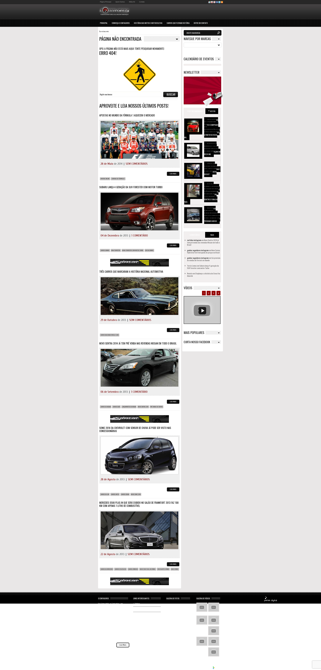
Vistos (211, 110)
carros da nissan (106, 407)
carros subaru (105, 250)
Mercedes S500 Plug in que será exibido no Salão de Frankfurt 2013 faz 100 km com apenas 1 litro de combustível (139, 504)
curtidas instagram (194, 240)
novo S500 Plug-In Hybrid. (147, 569)
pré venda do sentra (156, 407)
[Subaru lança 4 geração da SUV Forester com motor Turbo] (139, 232)
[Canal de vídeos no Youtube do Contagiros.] (212, 3)
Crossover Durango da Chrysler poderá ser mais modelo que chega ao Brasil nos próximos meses (212, 214)
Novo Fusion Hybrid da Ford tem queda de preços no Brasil (203, 251)
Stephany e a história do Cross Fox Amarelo (203, 274)
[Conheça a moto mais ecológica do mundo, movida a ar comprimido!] (213, 641)
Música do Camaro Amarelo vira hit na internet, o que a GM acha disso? (212, 169)
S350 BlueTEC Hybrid (163, 569)
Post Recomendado (194, 111)
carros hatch (115, 494)
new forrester (115, 250)
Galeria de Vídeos (203, 598)
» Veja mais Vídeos (213, 659)
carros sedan (125, 494)
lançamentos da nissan (129, 407)
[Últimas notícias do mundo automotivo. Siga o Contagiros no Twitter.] (219, 3)
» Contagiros (137, 614)
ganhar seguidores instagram (198, 250)
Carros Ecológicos (120, 569)
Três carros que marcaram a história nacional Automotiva (131, 271)
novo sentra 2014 (143, 407)
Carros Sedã (116, 407)
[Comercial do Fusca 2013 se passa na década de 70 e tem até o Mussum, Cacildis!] (201, 620)
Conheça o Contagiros (121, 23)
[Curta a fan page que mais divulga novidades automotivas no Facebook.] (217, 3)
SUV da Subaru (149, 250)
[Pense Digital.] (270, 601)
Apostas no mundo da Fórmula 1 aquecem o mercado (127, 115)
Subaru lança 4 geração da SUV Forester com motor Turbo (131, 187)
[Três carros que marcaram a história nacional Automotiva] (139, 317)
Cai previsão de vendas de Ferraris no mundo (203, 259)
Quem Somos (120, 2)
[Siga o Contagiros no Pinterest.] (214, 3)
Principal (103, 23)
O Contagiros (103, 598)
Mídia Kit (132, 2)
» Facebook (137, 609)
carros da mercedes (107, 569)
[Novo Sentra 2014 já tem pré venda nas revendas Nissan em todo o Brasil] (139, 389)
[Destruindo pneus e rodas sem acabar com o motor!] (201, 641)
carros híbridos (133, 569)
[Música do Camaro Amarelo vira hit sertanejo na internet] (213, 652)
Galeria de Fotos (172, 598)
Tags (212, 234)
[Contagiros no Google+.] (209, 3)
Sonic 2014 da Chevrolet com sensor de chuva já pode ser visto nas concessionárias (135, 429)
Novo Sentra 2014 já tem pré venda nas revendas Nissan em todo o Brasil (138, 343)
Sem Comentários (137, 163)
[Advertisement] (177, 11)
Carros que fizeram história (178, 23)
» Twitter (136, 604)
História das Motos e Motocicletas (148, 23)
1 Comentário (139, 235)
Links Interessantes (141, 598)
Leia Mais (173, 174)
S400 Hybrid (174, 569)
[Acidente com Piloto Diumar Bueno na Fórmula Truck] (213, 631)
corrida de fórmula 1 (118, 179)
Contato (142, 2)
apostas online (105, 179)
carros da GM (105, 494)
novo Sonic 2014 (136, 494)
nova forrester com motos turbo (132, 250)
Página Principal (105, 2)
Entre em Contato (201, 23)
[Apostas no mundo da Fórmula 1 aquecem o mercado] (139, 161)
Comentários (195, 234)
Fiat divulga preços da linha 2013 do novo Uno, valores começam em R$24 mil (212, 149)
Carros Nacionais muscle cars (110, 335)
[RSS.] (222, 3)
